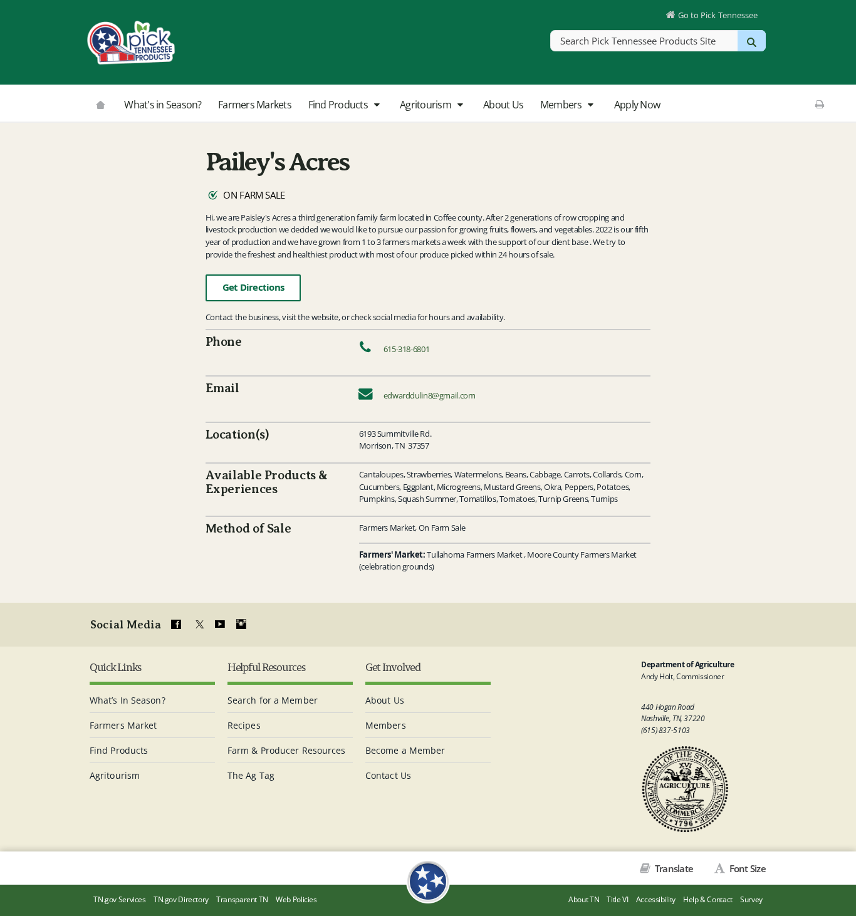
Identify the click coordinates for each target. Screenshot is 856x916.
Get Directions (253, 287)
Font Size (746, 868)
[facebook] (176, 624)
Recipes (244, 725)
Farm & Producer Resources (286, 750)
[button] (376, 105)
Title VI (617, 899)
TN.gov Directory (181, 899)
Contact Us (388, 775)
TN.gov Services (119, 899)
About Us (503, 105)
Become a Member (405, 750)
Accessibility (656, 899)
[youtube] (219, 624)
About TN (583, 899)
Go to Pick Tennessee (718, 15)
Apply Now (637, 105)
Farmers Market (123, 725)
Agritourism (426, 105)
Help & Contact (708, 899)
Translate (673, 868)
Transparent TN (242, 899)
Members (562, 105)
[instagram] (241, 624)
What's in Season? (162, 105)
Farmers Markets (254, 105)
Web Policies (296, 899)
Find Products (339, 105)
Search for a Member (272, 700)
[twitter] (198, 624)
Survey (751, 899)
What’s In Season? (127, 700)
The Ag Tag (250, 775)
